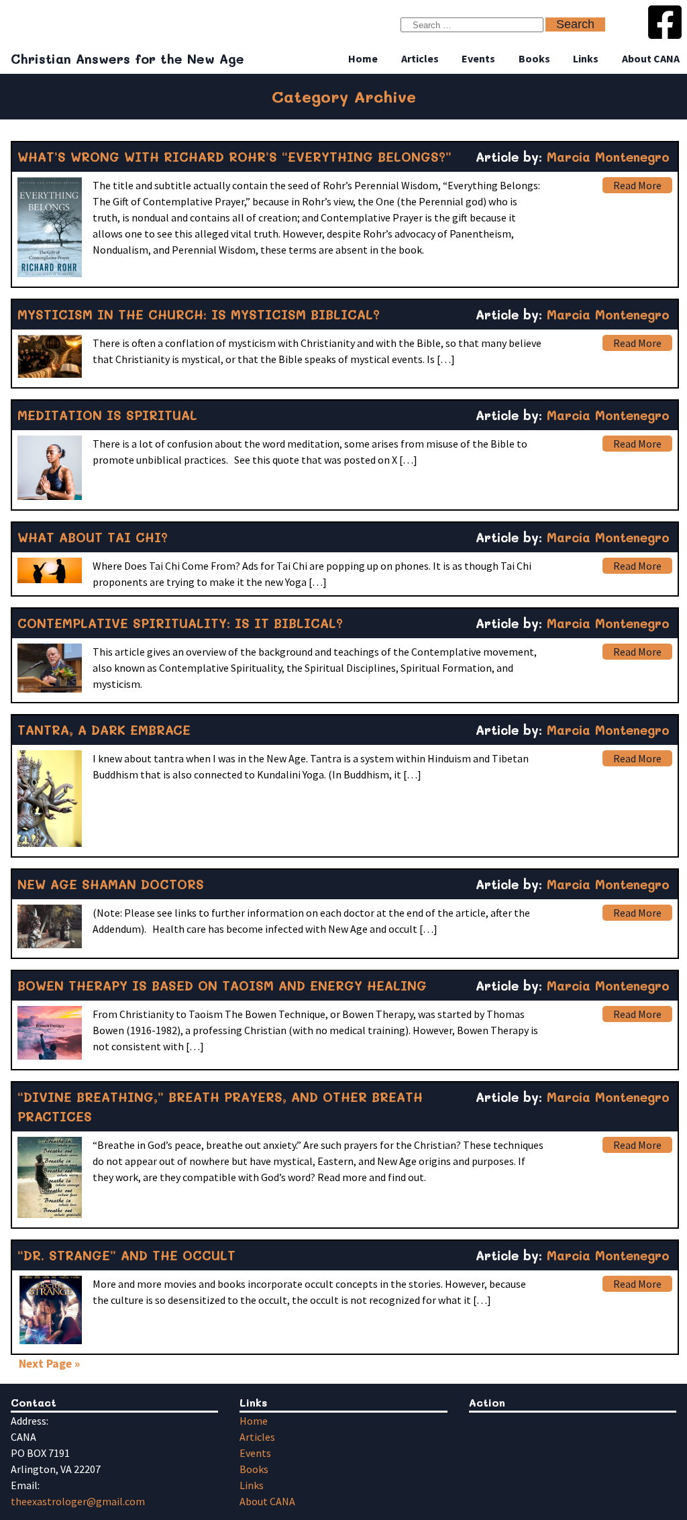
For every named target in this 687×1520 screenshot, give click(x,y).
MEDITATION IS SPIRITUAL (107, 415)
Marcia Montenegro (608, 156)
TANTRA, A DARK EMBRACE (104, 729)
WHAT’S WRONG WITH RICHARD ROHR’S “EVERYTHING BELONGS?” (234, 156)
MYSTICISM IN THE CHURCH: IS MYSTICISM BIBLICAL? (198, 314)
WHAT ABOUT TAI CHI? (92, 537)
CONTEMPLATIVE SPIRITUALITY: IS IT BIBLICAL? (180, 623)
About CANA (651, 58)
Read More (637, 185)
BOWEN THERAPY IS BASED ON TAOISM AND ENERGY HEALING (222, 985)
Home (363, 58)
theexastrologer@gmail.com (78, 1501)
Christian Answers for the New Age (127, 58)
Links (585, 58)
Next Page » (49, 1363)
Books (534, 58)
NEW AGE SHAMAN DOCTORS (110, 884)
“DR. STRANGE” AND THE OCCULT (126, 1255)
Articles (420, 58)
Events (478, 58)
